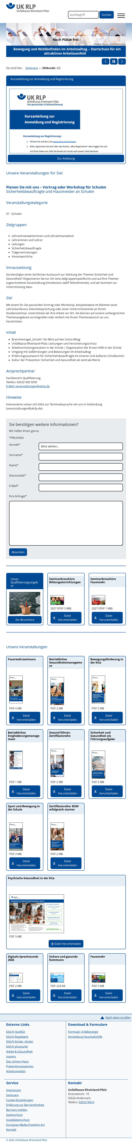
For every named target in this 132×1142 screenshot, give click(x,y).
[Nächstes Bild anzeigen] (122, 61)
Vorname (16, 455)
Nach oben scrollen (118, 1017)
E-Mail (13, 486)
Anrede (14, 445)
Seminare (31, 68)
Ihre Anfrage (18, 496)
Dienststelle (17, 475)
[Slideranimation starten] (114, 61)
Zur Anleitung (66, 158)
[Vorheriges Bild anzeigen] (105, 61)
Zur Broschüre (24, 620)
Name (13, 465)
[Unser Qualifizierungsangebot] (24, 603)
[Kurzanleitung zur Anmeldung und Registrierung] (66, 121)
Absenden (18, 552)
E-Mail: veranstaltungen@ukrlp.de (28, 386)
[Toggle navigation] (121, 15)
